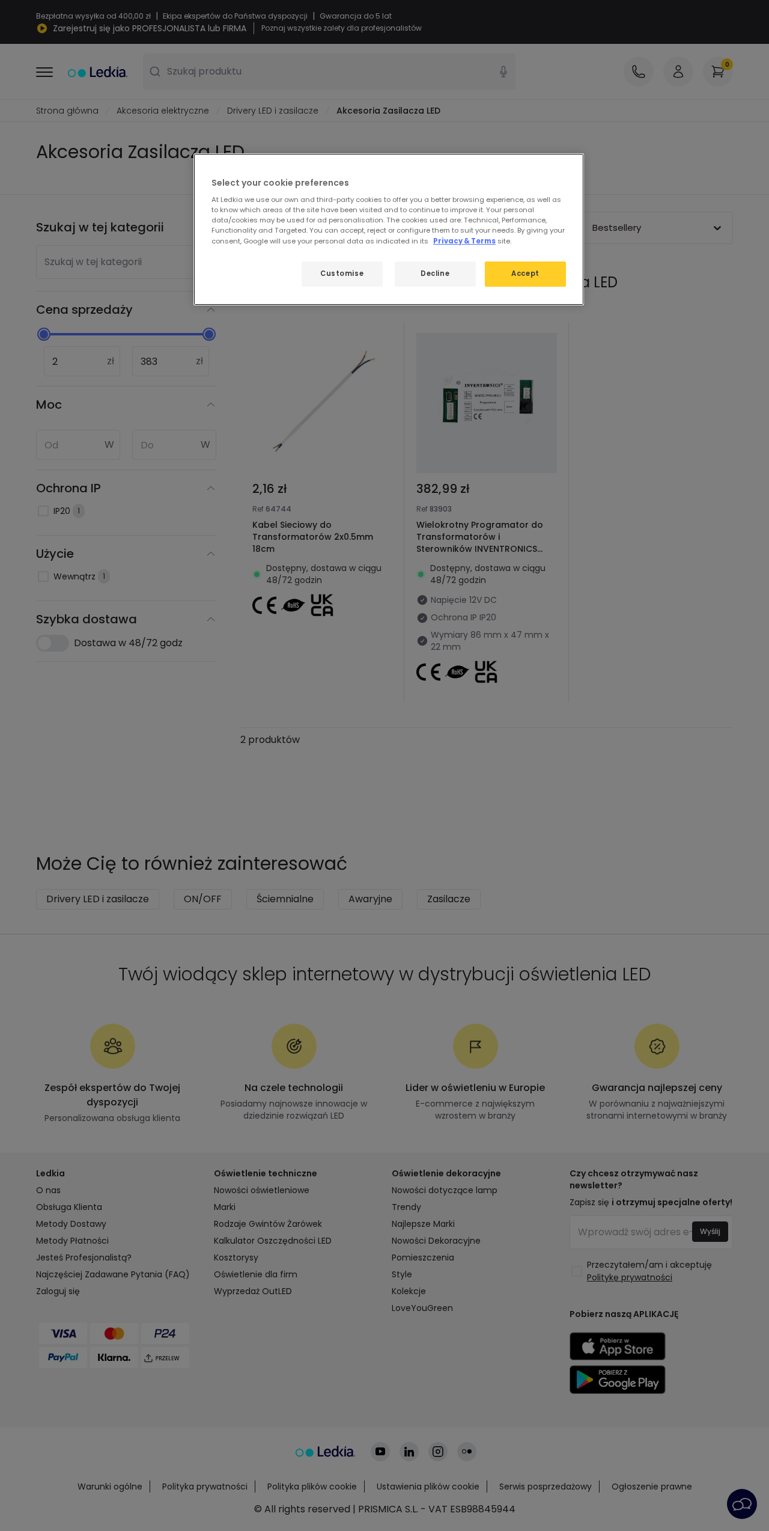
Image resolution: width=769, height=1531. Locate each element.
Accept (525, 273)
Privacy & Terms (464, 241)
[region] (388, 229)
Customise (341, 273)
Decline (435, 273)
